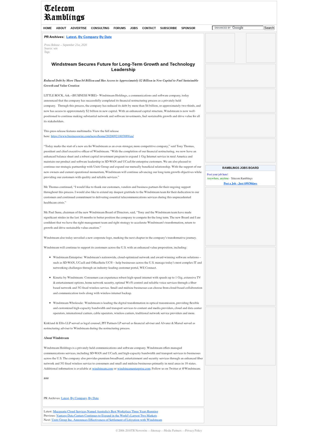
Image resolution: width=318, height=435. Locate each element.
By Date (105, 37)
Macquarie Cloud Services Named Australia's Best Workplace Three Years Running (105, 411)
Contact (149, 28)
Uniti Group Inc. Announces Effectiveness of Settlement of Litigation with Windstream (107, 420)
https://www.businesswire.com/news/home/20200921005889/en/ (92, 136)
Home (47, 28)
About (61, 28)
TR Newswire (64, 12)
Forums (120, 28)
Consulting (100, 28)
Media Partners (173, 430)
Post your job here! (217, 174)
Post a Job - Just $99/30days (240, 183)
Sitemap (155, 430)
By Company (88, 37)
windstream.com (102, 368)
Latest (71, 37)
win (56, 48)
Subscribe (168, 28)
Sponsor (188, 28)
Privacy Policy (193, 430)
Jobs (134, 28)
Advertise (79, 28)
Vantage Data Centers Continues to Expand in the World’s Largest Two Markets (106, 415)
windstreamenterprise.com (133, 368)
